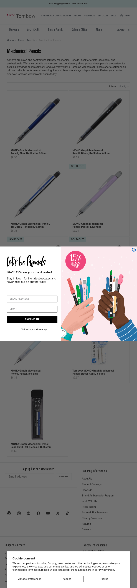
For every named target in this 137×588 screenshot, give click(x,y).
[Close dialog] (134, 249)
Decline (104, 579)
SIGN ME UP (32, 319)
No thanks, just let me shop (34, 330)
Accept (67, 579)
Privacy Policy (107, 570)
